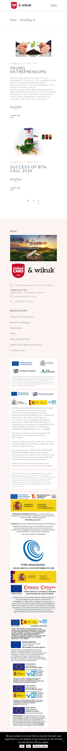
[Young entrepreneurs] (33, 48)
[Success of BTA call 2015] (33, 141)
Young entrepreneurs (28, 70)
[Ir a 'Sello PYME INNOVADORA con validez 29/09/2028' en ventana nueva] (33, 560)
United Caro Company (21, 316)
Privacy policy (40, 746)
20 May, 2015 (16, 63)
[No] (63, 741)
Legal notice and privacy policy (26, 344)
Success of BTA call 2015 (28, 169)
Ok (22, 746)
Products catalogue (20, 322)
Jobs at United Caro (20, 339)
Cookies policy (17, 350)
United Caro (15, 115)
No (28, 746)
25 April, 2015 (16, 162)
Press (35, 63)
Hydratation (16, 328)
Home (13, 20)
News (28, 63)
